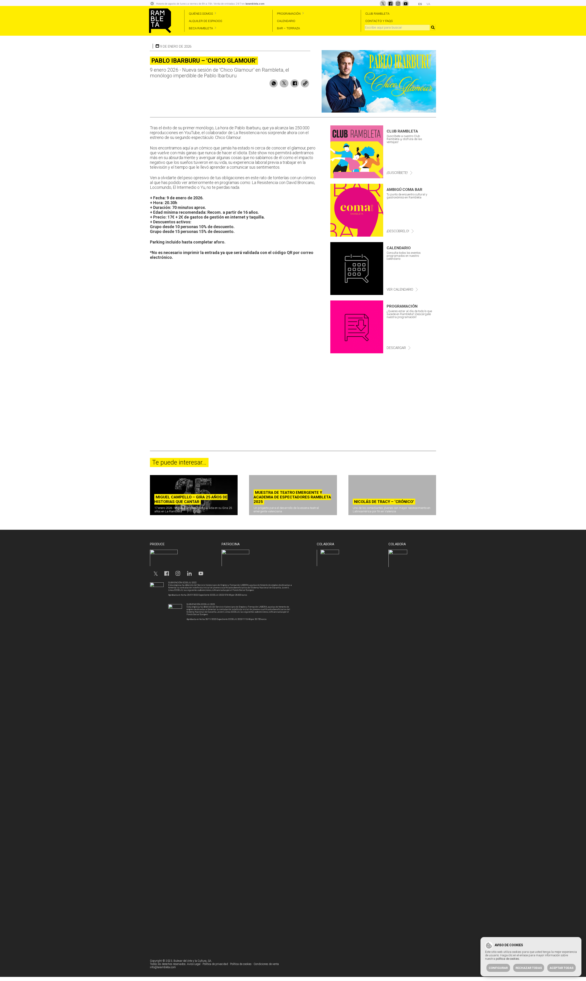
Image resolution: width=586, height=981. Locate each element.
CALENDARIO (286, 21)
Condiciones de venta (266, 964)
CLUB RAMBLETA (377, 13)
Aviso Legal (194, 964)
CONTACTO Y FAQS (379, 21)
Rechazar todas (528, 968)
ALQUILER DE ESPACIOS (205, 21)
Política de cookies (241, 964)
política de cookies (507, 958)
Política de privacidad (215, 964)
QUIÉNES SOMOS (201, 13)
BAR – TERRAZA (288, 28)
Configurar (498, 968)
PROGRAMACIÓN (289, 13)
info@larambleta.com (163, 967)
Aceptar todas (561, 968)
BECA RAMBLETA (201, 28)
